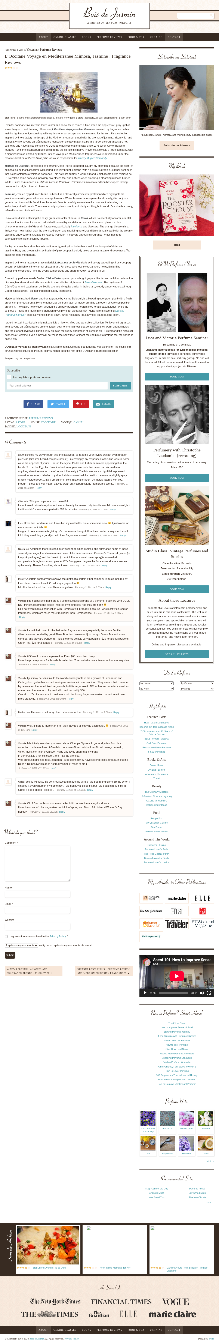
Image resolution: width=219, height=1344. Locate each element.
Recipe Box (157, 818)
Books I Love (156, 765)
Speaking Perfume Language (177, 1058)
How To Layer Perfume (177, 1071)
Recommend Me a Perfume (156, 747)
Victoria (32, 49)
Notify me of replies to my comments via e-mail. (65, 945)
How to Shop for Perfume (177, 1040)
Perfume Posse (197, 1188)
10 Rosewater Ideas (156, 805)
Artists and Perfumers (156, 774)
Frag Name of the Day (156, 1188)
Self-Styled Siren (197, 1193)
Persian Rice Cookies (156, 831)
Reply (39, 488)
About (43, 37)
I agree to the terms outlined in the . (39, 936)
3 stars (20, 422)
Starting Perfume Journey (177, 1031)
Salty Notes (167, 1153)
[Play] (145, 993)
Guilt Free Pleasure (156, 743)
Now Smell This (157, 1197)
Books (86, 37)
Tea (148, 1153)
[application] (176, 976)
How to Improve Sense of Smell (177, 1027)
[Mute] (202, 993)
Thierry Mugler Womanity (92, 158)
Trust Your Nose (176, 1023)
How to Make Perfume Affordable (177, 1053)
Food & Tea (136, 37)
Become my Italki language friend (156, 727)
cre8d (211, 1338)
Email (9, 903)
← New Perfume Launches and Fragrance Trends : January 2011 (29, 971)
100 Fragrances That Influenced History (177, 1075)
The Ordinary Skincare (157, 792)
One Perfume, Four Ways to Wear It (177, 1066)
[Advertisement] (197, 767)
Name (9, 887)
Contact (174, 37)
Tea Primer (156, 827)
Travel (156, 778)
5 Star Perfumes (156, 751)
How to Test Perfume (177, 1044)
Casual (79, 422)
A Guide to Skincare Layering (157, 796)
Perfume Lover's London (156, 862)
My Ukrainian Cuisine (157, 822)
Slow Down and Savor (177, 1049)
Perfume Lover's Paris (156, 849)
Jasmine (206, 1128)
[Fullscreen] (209, 993)
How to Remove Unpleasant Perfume (177, 1084)
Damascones (186, 1128)
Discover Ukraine (157, 845)
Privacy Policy (58, 936)
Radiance (167, 1128)
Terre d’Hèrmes (93, 282)
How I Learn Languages (156, 722)
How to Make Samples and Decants (176, 1079)
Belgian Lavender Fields (156, 858)
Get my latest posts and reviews (32, 377)
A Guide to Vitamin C (156, 800)
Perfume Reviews (109, 37)
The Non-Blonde (197, 1197)
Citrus (206, 1153)
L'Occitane (48, 422)
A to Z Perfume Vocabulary (148, 1130)
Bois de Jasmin (37, 1338)
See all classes (177, 654)
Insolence (76, 226)
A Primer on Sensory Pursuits (101, 15)
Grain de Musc (156, 1193)
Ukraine (156, 37)
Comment (11, 842)
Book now (177, 376)
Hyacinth (186, 1153)
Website (9, 920)
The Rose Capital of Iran (156, 853)
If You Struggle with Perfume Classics (177, 1036)
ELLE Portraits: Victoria (157, 738)
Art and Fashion (156, 769)
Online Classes (64, 37)
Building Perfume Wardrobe (177, 1062)
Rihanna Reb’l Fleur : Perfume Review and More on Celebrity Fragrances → (103, 971)
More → (210, 1161)
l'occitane (23, 426)
